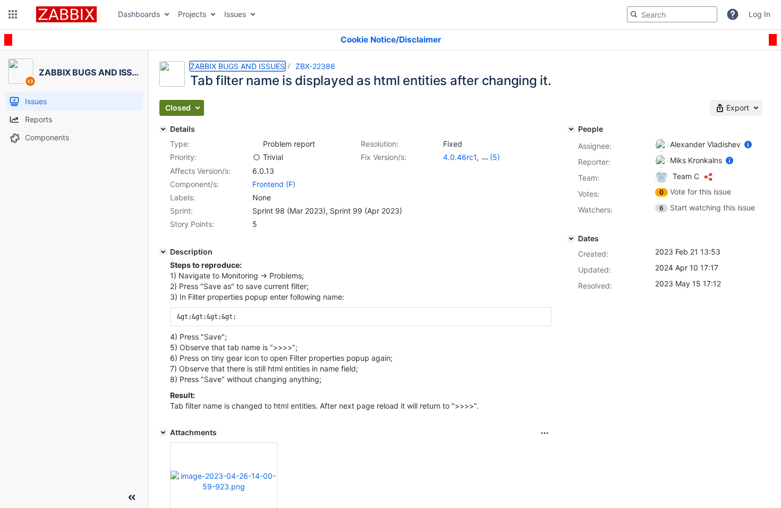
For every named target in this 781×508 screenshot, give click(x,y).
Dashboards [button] (139, 14)
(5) (495, 157)
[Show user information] (748, 144)
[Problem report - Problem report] (256, 144)
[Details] (163, 129)
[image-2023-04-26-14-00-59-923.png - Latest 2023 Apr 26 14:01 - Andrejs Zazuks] (224, 481)
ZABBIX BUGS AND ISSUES (237, 66)
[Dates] (571, 238)
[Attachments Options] (544, 433)
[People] (571, 129)
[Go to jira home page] (66, 14)
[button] (12, 14)
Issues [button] (235, 14)
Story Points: (192, 223)
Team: (588, 177)
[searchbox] (672, 14)
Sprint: (181, 210)
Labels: (182, 197)
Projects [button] (192, 14)
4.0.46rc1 (460, 157)
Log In (759, 14)
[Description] (163, 252)
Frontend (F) (273, 184)
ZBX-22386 (315, 66)
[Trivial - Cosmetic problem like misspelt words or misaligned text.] (256, 157)
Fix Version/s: (383, 157)
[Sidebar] (132, 497)
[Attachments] (163, 432)
